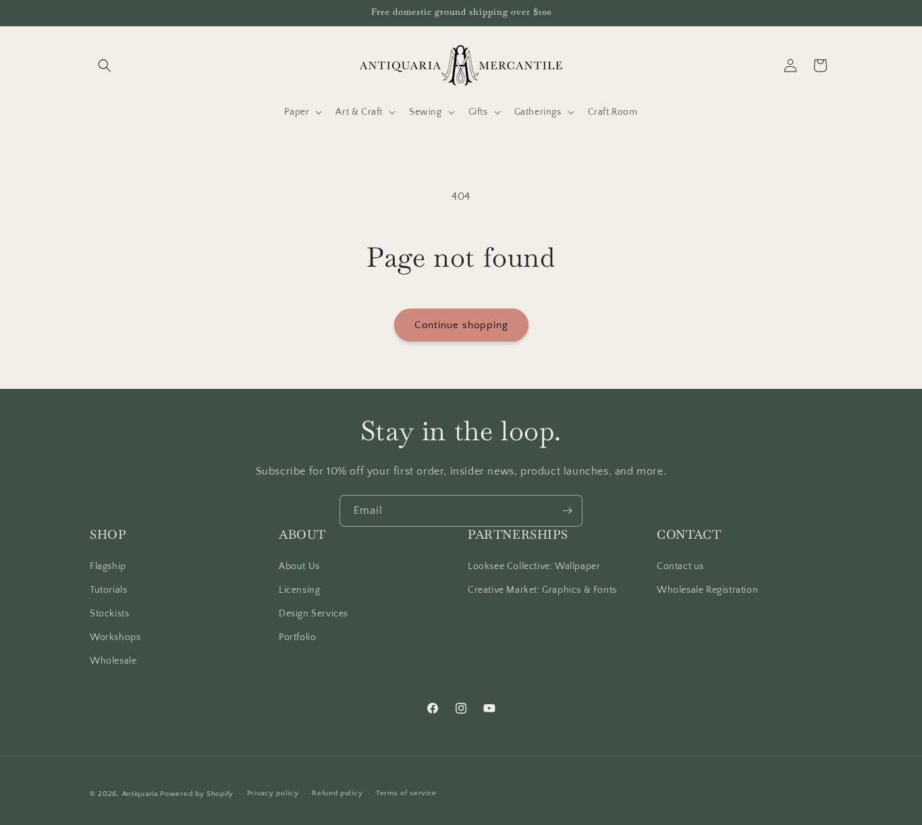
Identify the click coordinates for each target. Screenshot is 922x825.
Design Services (313, 613)
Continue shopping (461, 325)
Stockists (109, 613)
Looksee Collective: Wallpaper (534, 566)
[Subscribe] (567, 511)
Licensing (299, 590)
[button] (104, 65)
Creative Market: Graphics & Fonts (542, 590)
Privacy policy (273, 793)
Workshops (115, 637)
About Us (299, 566)
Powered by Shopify (197, 794)
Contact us (680, 566)
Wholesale (113, 661)
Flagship (108, 566)
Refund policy (337, 793)
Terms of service (406, 793)
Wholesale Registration (707, 590)
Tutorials (108, 590)
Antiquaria (140, 794)
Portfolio (297, 637)
